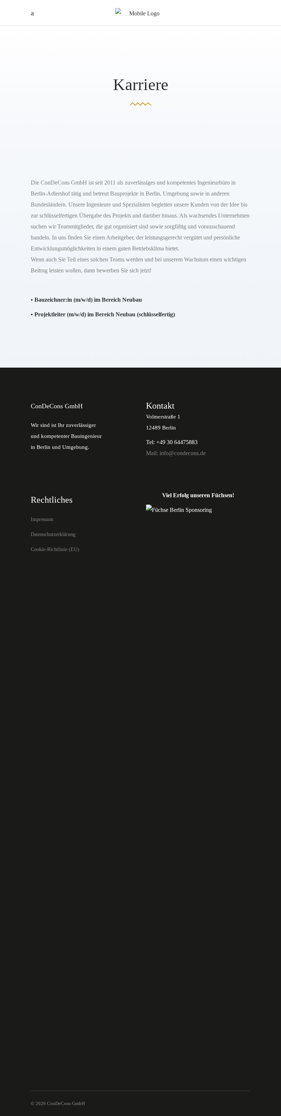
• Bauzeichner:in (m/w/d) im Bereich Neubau (86, 300)
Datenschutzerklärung (53, 534)
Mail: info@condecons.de (176, 453)
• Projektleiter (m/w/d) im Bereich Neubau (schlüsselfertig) (103, 314)
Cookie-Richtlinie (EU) (55, 549)
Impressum (42, 519)
